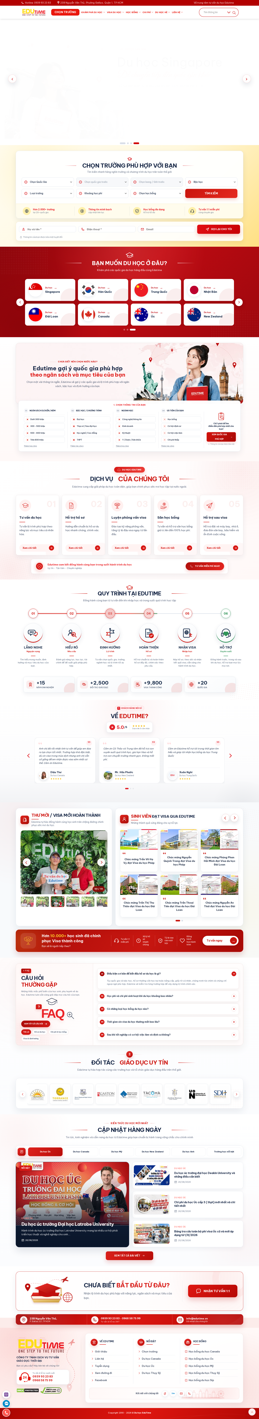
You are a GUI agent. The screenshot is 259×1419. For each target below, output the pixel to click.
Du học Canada (151, 1358)
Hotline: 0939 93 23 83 (38, 2)
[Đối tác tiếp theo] (236, 1094)
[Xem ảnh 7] (103, 901)
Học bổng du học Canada (204, 1351)
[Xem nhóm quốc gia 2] (129, 330)
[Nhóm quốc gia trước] (20, 302)
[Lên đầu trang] (252, 1412)
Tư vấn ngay (221, 940)
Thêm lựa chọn (30, 446)
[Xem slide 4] (138, 143)
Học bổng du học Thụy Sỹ (204, 1372)
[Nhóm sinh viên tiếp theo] (234, 818)
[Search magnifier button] (234, 13)
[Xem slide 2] (126, 143)
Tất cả (26, 1032)
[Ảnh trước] (27, 862)
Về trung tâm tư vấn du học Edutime (214, 2)
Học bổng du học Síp (201, 1380)
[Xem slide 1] (121, 143)
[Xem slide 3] (133, 143)
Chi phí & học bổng (59, 1032)
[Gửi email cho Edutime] (181, 1393)
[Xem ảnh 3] (42, 901)
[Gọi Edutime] (189, 1393)
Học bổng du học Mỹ (201, 1365)
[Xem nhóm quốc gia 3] (135, 330)
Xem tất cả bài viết (127, 1255)
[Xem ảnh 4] (57, 901)
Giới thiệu (101, 1351)
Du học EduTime (142, 1412)
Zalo (173, 1393)
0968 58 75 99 (131, 1318)
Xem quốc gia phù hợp (222, 436)
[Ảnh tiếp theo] (101, 862)
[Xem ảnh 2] (27, 901)
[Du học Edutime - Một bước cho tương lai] (33, 12)
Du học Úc (148, 1365)
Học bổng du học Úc (201, 1358)
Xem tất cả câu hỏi (33, 1024)
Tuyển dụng (102, 1365)
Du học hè (161, 12)
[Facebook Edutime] (165, 1393)
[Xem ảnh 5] (73, 901)
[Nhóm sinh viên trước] (226, 818)
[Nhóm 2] (180, 920)
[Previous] (29, 756)
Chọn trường (149, 1351)
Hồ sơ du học (39, 1032)
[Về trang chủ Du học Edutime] (45, 1346)
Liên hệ (176, 12)
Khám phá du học (91, 12)
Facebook (101, 1380)
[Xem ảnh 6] (88, 901)
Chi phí (147, 12)
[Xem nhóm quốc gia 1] (124, 330)
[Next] (230, 756)
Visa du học (114, 12)
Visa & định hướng (30, 1038)
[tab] (45, 1151)
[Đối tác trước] (22, 1094)
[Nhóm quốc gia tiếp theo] (239, 302)
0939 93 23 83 (110, 1318)
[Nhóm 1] (176, 920)
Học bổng (132, 12)
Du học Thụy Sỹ (151, 1372)
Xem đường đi (103, 1372)
